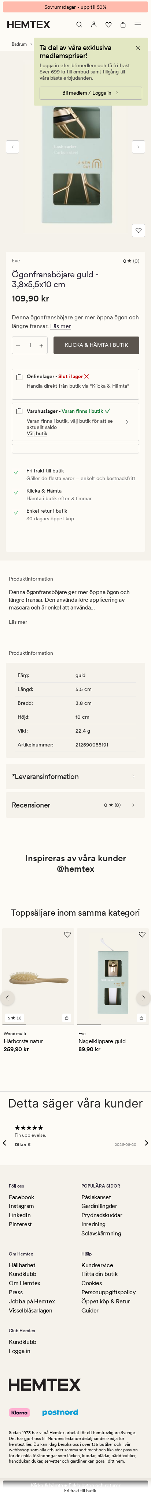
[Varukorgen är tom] (123, 24)
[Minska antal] (18, 345)
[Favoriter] (108, 24)
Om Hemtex (24, 1283)
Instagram (21, 1205)
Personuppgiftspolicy (108, 1292)
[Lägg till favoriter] (138, 230)
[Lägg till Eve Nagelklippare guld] (141, 1018)
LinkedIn (19, 1215)
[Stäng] (137, 47)
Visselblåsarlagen (30, 1310)
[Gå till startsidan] (28, 24)
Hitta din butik (99, 1273)
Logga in (19, 1351)
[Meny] (137, 24)
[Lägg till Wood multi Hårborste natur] (66, 1018)
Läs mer (60, 326)
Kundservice (97, 1265)
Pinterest (20, 1224)
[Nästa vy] (138, 146)
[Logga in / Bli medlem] (93, 24)
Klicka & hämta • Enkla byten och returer (76, 1485)
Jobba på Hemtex (32, 1301)
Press (15, 1292)
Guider (90, 1310)
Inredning (93, 1224)
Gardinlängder (99, 1205)
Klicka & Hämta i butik (96, 345)
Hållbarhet (22, 1265)
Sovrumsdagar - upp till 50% (75, 7)
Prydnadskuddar (101, 1215)
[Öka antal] (41, 345)
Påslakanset (96, 1197)
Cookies (91, 1283)
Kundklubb (23, 1273)
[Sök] (79, 24)
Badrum (19, 44)
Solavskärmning (101, 1233)
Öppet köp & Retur (105, 1301)
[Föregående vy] (12, 146)
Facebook (21, 1197)
